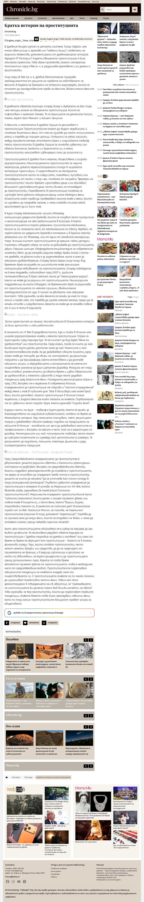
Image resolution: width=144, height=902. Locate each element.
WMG (6, 2)
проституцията (13, 631)
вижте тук (111, 878)
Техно (82, 18)
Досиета (28, 18)
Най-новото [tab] (118, 85)
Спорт (106, 18)
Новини (54, 877)
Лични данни (56, 871)
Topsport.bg (51, 2)
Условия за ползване (59, 868)
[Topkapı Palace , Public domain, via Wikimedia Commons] (49, 315)
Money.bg (40, 2)
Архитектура (58, 18)
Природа (93, 18)
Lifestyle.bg (62, 2)
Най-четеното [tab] (132, 85)
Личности (42, 18)
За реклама (55, 874)
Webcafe (13, 2)
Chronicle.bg (10, 31)
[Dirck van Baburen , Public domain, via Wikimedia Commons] (49, 452)
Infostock (72, 2)
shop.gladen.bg (84, 2)
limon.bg (95, 2)
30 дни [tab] (136, 297)
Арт (72, 18)
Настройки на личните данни (108, 880)
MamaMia (22, 2)
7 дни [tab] (130, 297)
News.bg (31, 2)
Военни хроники (12, 18)
